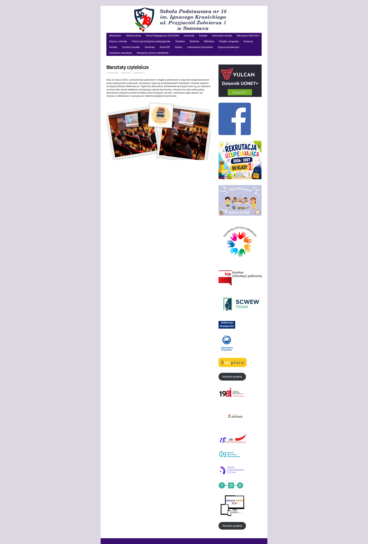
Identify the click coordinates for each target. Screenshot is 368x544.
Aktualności (125, 73)
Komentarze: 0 (139, 73)
